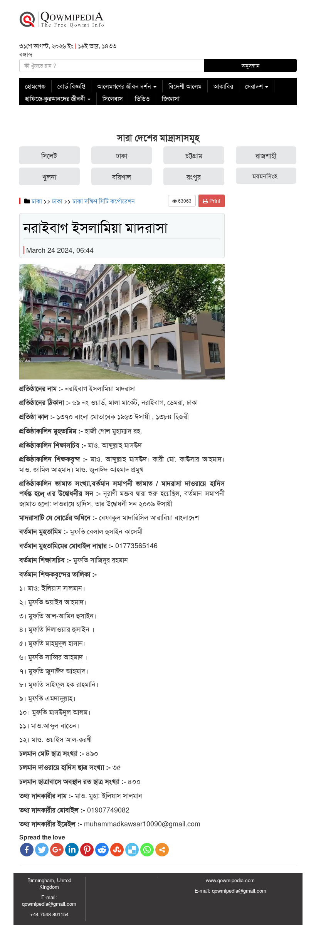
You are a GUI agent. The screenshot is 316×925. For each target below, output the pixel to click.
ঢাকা (121, 155)
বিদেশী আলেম (185, 86)
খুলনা (49, 176)
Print (214, 201)
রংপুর (194, 176)
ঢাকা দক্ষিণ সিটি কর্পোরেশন (103, 200)
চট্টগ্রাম (193, 155)
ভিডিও (142, 98)
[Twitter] (42, 849)
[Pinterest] (87, 849)
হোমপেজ (35, 86)
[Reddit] (102, 849)
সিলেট (49, 155)
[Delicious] (132, 849)
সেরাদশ (254, 86)
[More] (162, 849)
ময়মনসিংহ (264, 175)
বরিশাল (121, 176)
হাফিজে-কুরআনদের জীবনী (56, 98)
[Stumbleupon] (117, 849)
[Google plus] (57, 849)
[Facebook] (27, 849)
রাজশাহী (265, 155)
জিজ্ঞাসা (171, 98)
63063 (184, 200)
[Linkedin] (72, 849)
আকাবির (223, 86)
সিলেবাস (113, 98)
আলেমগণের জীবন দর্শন (125, 86)
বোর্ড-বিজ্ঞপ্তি (71, 86)
